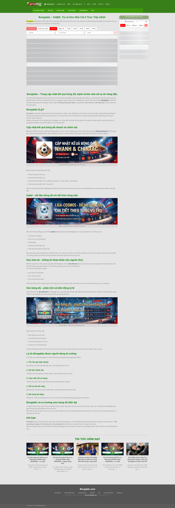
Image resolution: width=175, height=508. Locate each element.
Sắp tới (141, 25)
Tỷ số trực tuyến (38, 10)
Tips (92, 10)
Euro (107, 4)
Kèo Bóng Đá (83, 10)
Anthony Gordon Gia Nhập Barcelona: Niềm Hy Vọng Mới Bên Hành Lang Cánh (87, 459)
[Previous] (26, 461)
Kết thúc (134, 25)
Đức (88, 4)
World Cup (61, 4)
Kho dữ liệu (60, 10)
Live (129, 25)
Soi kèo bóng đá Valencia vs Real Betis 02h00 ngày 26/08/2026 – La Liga (37, 459)
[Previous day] (121, 21)
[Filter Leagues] (146, 21)
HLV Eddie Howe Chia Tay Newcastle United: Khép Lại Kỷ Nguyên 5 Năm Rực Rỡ (137, 459)
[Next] (149, 461)
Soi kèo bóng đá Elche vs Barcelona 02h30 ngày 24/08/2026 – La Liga (112, 459)
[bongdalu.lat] (34, 4)
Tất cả (123, 25)
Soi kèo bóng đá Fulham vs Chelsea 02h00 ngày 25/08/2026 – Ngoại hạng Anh (62, 460)
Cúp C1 (101, 4)
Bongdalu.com (87, 488)
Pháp (94, 4)
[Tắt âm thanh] (116, 32)
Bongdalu (51, 4)
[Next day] (136, 21)
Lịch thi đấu (72, 10)
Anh (68, 4)
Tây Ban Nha (77, 4)
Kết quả (50, 10)
